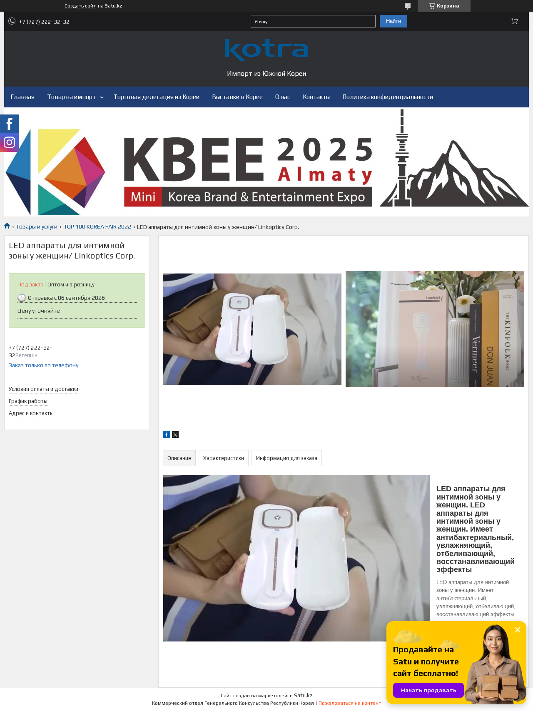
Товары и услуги (36, 226)
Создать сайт (80, 6)
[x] (175, 436)
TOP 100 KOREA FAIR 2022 (97, 226)
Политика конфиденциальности (387, 96)
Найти (393, 21)
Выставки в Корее (237, 96)
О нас (282, 96)
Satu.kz (303, 695)
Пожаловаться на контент (350, 703)
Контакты (316, 96)
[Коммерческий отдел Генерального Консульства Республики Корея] (266, 50)
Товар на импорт (71, 96)
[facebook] (166, 436)
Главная (22, 96)
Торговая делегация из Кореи (156, 96)
